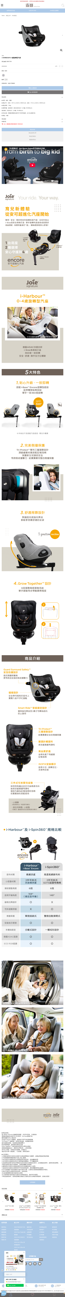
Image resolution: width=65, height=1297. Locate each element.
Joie (3, 55)
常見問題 (54, 1229)
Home (3, 15)
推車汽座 (3, 1237)
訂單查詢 (41, 1232)
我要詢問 (32, 139)
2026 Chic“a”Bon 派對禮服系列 (19, 1243)
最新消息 (29, 1227)
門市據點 (29, 1234)
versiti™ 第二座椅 (9, 1206)
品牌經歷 (29, 1232)
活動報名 (41, 1239)
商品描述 (4, 119)
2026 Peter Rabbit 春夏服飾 (19, 1233)
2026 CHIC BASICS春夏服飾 (19, 1238)
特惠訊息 (4, 121)
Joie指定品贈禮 (54, 10)
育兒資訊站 (30, 1237)
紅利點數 (41, 1234)
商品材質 (4, 97)
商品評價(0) (32, 136)
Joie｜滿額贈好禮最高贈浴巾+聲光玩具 (13, 124)
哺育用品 (3, 1227)
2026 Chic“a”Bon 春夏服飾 (19, 1249)
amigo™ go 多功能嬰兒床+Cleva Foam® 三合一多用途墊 (25, 1207)
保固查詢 (54, 1237)
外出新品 (14, 15)
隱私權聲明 (55, 1232)
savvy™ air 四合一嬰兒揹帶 (55, 1206)
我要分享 (3, 1239)
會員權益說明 (43, 1227)
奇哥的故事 (30, 1229)
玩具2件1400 (32, 10)
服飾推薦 (3, 1232)
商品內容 (32, 129)
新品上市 (8, 15)
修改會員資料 (43, 1237)
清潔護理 (3, 1229)
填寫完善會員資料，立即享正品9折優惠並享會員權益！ (32, 1)
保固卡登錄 (55, 1234)
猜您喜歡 (4, 1188)
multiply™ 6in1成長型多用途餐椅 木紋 (40, 1206)
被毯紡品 (3, 1234)
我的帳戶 (41, 1229)
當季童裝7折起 (11, 10)
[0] (54, 1295)
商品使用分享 (32, 133)
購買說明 (54, 1227)
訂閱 (41, 1259)
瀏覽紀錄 (4, 1215)
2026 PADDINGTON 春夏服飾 (19, 1228)
